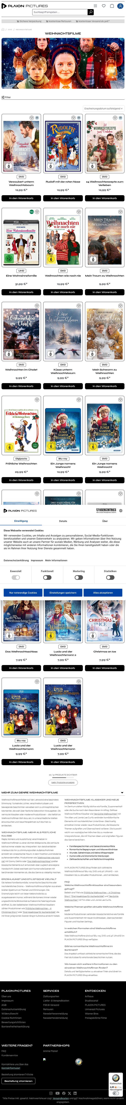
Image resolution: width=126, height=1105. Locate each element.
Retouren (48, 1009)
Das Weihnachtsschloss (21, 651)
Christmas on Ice (104, 651)
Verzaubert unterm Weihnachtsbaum (21, 183)
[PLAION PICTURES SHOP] (3, 29)
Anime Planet (50, 1051)
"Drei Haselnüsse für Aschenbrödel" (39, 912)
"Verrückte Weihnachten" (105, 814)
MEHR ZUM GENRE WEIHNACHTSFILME (30, 792)
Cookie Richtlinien (12, 1017)
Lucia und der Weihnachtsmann (21, 747)
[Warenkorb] (112, 6)
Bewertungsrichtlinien (14, 1022)
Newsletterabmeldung (55, 1017)
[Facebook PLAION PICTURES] (63, 1093)
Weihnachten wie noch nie (63, 275)
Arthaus (89, 996)
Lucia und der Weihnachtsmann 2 (63, 653)
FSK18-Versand (51, 1004)
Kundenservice (10, 1055)
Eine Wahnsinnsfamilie (21, 275)
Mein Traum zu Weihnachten (104, 275)
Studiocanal (91, 1000)
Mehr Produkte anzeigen (63, 782)
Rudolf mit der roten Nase (63, 181)
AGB (4, 1004)
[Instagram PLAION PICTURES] (51, 1093)
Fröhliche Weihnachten (21, 463)
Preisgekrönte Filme (96, 1017)
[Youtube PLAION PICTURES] (57, 1093)
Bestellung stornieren (18, 1081)
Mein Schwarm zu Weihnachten (105, 371)
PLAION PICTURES (95, 1004)
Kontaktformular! (11, 1067)
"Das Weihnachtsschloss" (39, 861)
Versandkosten (61, 1098)
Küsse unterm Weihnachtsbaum (63, 371)
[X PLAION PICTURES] (69, 1093)
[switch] (116, 1093)
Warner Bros (91, 1013)
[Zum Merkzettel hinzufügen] (32, 118)
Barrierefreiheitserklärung (16, 1026)
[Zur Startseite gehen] (32, 6)
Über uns (6, 996)
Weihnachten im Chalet (21, 369)
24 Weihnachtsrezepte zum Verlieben (104, 183)
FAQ (4, 1051)
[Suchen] (91, 12)
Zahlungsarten (51, 996)
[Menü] (95, 6)
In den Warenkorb (21, 198)
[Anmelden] (120, 6)
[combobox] (60, 12)
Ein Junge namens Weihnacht (63, 465)
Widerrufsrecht (10, 1013)
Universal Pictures (95, 1009)
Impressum (8, 1000)
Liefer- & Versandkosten (56, 1000)
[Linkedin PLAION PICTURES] (75, 1093)
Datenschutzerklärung (14, 1009)
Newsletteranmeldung (55, 1013)
